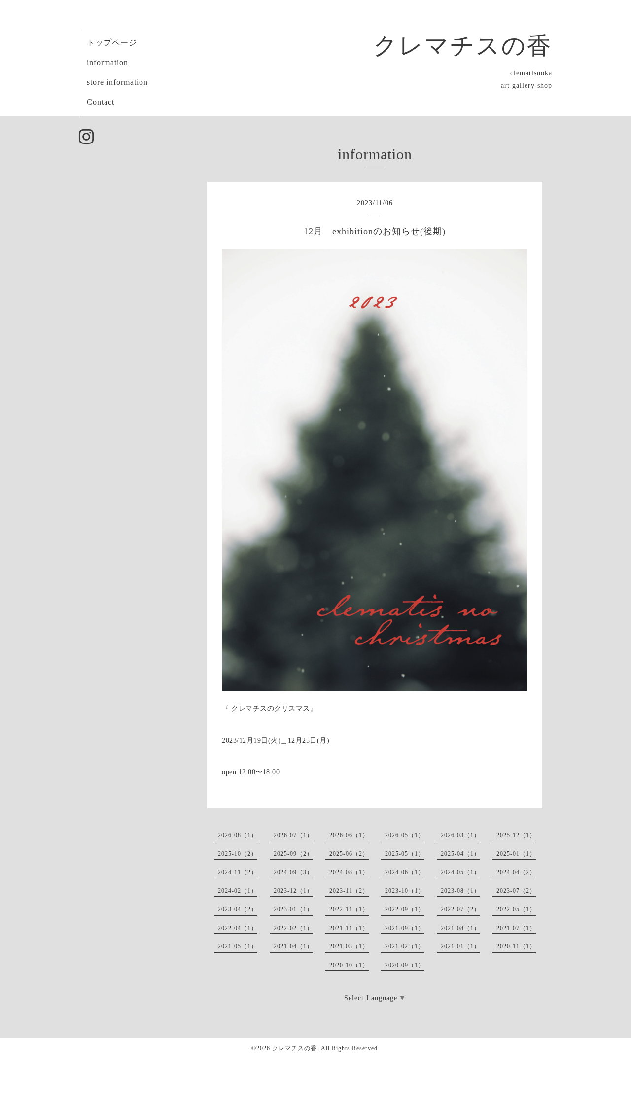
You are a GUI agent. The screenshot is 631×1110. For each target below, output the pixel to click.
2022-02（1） (293, 928)
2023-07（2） (516, 890)
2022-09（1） (404, 909)
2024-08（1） (349, 872)
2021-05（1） (237, 946)
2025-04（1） (460, 853)
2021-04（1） (293, 946)
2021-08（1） (460, 928)
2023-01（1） (293, 909)
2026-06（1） (349, 835)
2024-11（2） (237, 872)
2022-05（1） (516, 909)
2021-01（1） (460, 946)
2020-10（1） (349, 965)
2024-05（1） (460, 872)
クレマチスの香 (462, 46)
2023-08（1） (460, 890)
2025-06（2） (349, 853)
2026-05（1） (404, 835)
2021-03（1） (349, 946)
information (107, 62)
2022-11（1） (349, 909)
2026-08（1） (237, 835)
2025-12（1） (516, 835)
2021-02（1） (404, 946)
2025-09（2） (293, 853)
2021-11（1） (349, 928)
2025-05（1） (404, 853)
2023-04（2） (237, 909)
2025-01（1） (516, 853)
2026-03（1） (460, 835)
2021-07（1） (516, 928)
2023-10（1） (404, 890)
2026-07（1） (293, 835)
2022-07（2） (460, 909)
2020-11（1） (516, 946)
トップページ (112, 42)
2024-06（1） (404, 872)
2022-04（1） (237, 928)
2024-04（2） (516, 872)
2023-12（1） (293, 890)
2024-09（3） (293, 872)
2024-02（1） (237, 890)
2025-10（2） (237, 853)
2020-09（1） (404, 965)
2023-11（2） (349, 890)
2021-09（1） (404, 928)
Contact (100, 102)
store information (117, 82)
